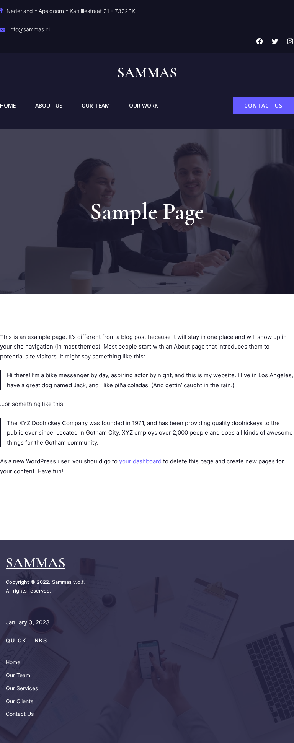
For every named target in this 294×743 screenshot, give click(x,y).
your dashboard (140, 461)
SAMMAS (35, 563)
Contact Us (263, 105)
